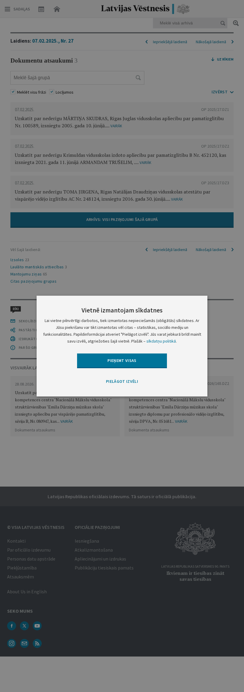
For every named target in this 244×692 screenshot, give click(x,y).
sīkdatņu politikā (161, 341)
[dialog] (122, 345)
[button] (122, 381)
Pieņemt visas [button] (122, 360)
